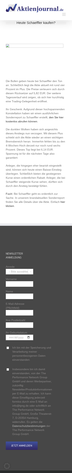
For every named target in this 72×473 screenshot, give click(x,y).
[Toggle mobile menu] (64, 14)
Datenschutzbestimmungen (29, 425)
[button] (7, 466)
